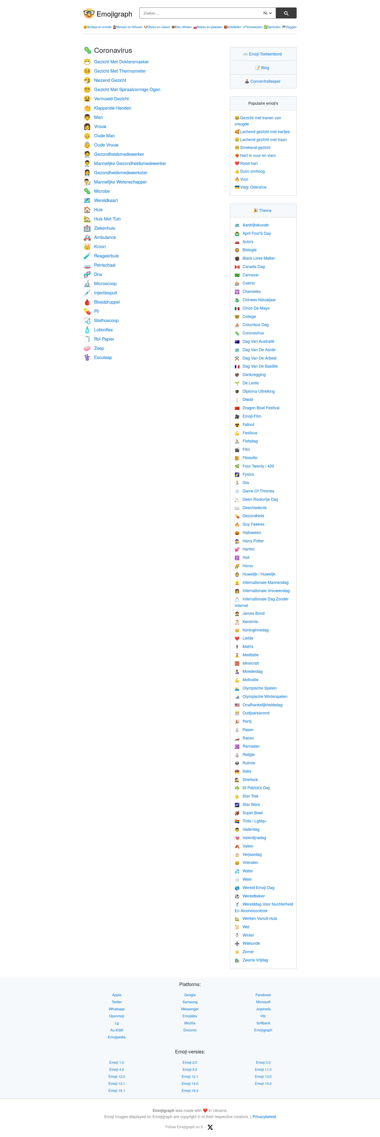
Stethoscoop (101, 320)
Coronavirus (249, 333)
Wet (242, 926)
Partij (243, 721)
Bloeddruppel (101, 302)
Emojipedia (117, 1037)
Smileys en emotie (97, 27)
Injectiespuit (100, 292)
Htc (263, 1015)
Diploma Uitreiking (255, 391)
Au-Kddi (116, 1029)
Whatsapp (117, 1008)
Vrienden (246, 862)
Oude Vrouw (100, 144)
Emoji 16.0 (190, 1090)
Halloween (248, 532)
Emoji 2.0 (190, 1062)
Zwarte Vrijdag (251, 960)
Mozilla (189, 1022)
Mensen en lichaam (127, 27)
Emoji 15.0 (263, 1083)
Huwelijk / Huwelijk (255, 574)
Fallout (244, 424)
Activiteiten (232, 27)
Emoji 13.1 (116, 1083)
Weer (243, 879)
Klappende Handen (107, 108)
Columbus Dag (252, 324)
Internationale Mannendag (262, 582)
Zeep (93, 348)
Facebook (263, 994)
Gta (242, 482)
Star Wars (247, 804)
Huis (93, 209)
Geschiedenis (251, 507)
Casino (245, 283)
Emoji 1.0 (116, 1062)
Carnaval (246, 274)
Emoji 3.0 (263, 1062)
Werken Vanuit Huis (256, 918)
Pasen (244, 729)
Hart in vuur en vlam (255, 155)
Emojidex (190, 1015)
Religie (245, 754)
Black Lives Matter (255, 258)
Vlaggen (289, 27)
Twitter (117, 1001)
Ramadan (247, 746)
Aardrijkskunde (252, 224)
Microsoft (263, 1001)
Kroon (94, 246)
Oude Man (99, 135)
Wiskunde (247, 943)
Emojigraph (114, 13)
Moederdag (249, 671)
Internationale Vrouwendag (262, 590)
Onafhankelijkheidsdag (259, 704)
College (245, 316)
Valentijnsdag (250, 837)
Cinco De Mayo (252, 308)
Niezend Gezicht (104, 80)
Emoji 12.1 (190, 1076)
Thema (263, 210)
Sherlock (246, 779)
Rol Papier (98, 339)
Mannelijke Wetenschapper (115, 181)
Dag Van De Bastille (256, 366)
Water (244, 870)
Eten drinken (181, 27)
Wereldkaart (100, 200)
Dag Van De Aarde (255, 349)
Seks (243, 771)
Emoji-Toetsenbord (263, 54)
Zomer (244, 951)
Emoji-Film (248, 416)
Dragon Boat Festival (257, 407)
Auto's (244, 241)
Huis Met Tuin (102, 218)
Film (242, 449)
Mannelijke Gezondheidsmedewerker (124, 163)
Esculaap (97, 357)
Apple (116, 994)
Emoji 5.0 (190, 1069)
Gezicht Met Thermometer (114, 71)
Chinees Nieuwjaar (255, 299)
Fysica (244, 474)
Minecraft (247, 663)
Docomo (190, 1029)
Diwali (244, 399)
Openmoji (116, 1015)
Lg (117, 1022)
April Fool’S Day (253, 233)
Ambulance (99, 237)
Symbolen (272, 27)
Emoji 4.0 (116, 1069)
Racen (244, 738)
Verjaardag (248, 854)
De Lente (247, 382)
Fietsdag (246, 441)
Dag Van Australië (254, 341)
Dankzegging (250, 374)
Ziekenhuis (99, 228)
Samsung (190, 1001)
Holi (242, 557)
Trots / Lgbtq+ (251, 820)
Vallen (244, 846)
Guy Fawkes (249, 524)
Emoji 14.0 (190, 1083)
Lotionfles (98, 329)
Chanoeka (248, 291)
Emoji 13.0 (263, 1076)
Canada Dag (250, 266)
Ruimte (245, 762)
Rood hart (246, 163)
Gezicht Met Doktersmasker (116, 61)
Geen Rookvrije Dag (256, 499)
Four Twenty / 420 (254, 466)
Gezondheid (249, 515)
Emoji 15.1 (116, 1090)
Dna (92, 274)
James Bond (250, 613)
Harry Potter (249, 540)
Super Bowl (249, 812)
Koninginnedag (252, 630)
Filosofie (246, 457)
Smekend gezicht (253, 147)
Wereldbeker (250, 896)
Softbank (263, 1022)
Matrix (244, 646)
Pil (91, 311)
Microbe (96, 191)
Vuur (241, 179)
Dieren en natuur (157, 27)
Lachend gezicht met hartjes (262, 131)
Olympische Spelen (256, 688)
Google (190, 994)
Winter (244, 935)
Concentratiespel (263, 81)
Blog (263, 67)
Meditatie (247, 654)
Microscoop (100, 283)
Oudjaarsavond (252, 712)
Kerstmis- (247, 621)
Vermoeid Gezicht (106, 98)
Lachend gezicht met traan (261, 139)
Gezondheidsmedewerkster (115, 172)
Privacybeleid (264, 1116)
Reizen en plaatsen (207, 27)
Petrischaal (99, 265)
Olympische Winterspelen (261, 696)
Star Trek (246, 796)
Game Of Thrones (254, 490)
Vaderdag (247, 829)
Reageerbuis (101, 255)
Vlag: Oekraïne (251, 187)
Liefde (244, 638)
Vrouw (94, 126)
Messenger (190, 1008)
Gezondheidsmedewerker (113, 154)
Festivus (246, 432)
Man (93, 117)
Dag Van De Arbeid (255, 358)
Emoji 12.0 (116, 1076)
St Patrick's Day (252, 787)
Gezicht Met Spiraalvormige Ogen (121, 89)
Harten (245, 549)
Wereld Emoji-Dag (254, 887)
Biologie (246, 249)
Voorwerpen (253, 27)
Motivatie (246, 679)
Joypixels (263, 1008)
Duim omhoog (250, 171)
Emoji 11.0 (263, 1069)
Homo (244, 565)
